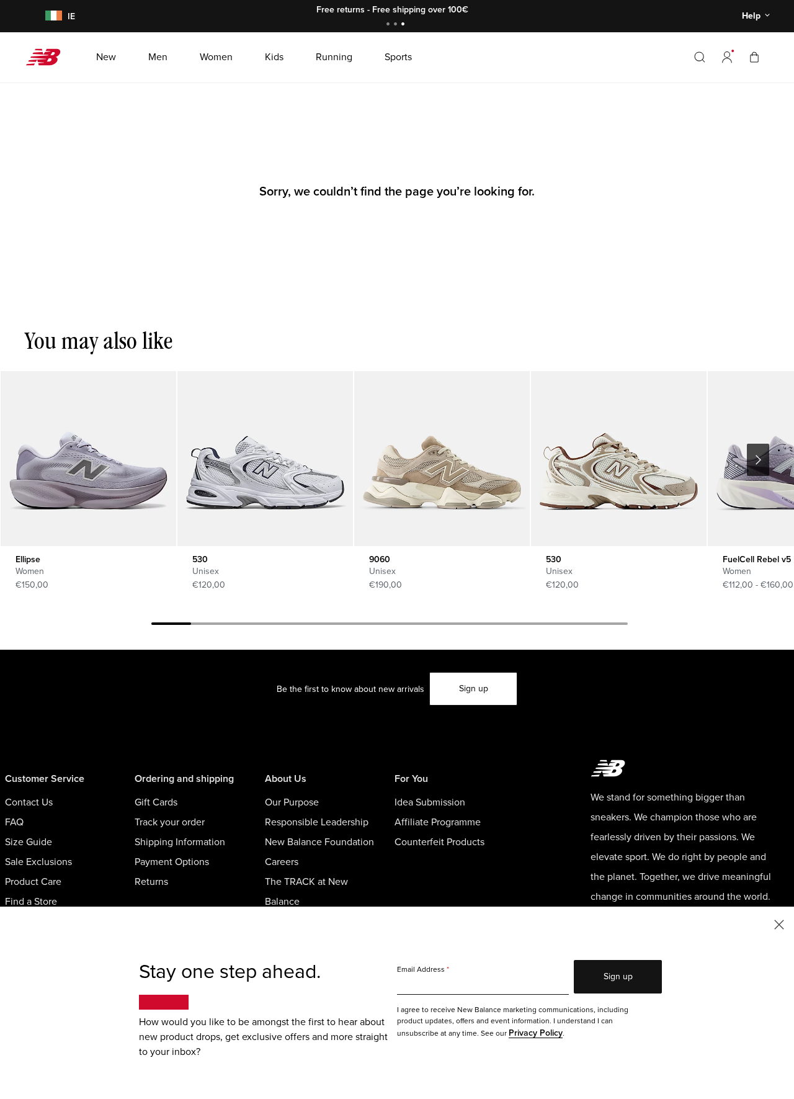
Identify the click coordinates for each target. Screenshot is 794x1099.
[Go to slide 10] (528, 625)
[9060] (441, 458)
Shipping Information (180, 842)
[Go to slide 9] (489, 625)
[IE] (51, 16)
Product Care (33, 882)
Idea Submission (430, 802)
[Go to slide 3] (404, 25)
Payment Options (172, 862)
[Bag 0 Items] (754, 57)
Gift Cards (156, 802)
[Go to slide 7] (409, 625)
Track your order (170, 822)
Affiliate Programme (438, 822)
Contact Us (29, 802)
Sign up (473, 688)
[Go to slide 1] (389, 25)
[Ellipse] (88, 458)
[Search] (700, 57)
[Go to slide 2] (397, 25)
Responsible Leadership (316, 822)
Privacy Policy (536, 1033)
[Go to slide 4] (290, 625)
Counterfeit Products (439, 842)
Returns (151, 882)
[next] (758, 460)
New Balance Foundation (319, 842)
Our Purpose (292, 802)
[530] (264, 458)
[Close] (779, 923)
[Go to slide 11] (568, 625)
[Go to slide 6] (370, 625)
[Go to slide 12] (608, 625)
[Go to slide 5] (330, 625)
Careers (281, 862)
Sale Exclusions (38, 862)
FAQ (14, 822)
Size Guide (28, 842)
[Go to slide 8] (449, 625)
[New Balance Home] (48, 57)
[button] (727, 57)
